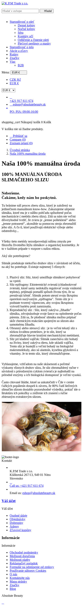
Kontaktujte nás (20, 578)
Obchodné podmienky (24, 552)
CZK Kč (15, 79)
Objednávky (17, 519)
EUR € (14, 83)
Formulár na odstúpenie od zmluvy (32, 567)
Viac (13, 61)
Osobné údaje (18, 515)
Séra (20, 32)
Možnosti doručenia (22, 556)
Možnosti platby (20, 559)
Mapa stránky (18, 581)
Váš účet (9, 501)
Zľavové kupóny (20, 530)
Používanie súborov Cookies (28, 570)
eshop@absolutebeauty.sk (38, 493)
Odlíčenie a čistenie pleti (33, 40)
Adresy (14, 526)
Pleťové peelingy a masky (34, 43)
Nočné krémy (26, 29)
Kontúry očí (25, 36)
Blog (13, 588)
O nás (13, 574)
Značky (14, 585)
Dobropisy (16, 523)
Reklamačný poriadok (24, 563)
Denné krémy (26, 25)
